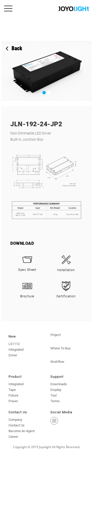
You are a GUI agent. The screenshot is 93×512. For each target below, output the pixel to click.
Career (13, 437)
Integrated (16, 349)
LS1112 (14, 344)
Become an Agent (22, 431)
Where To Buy (60, 348)
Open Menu (9, 9)
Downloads (58, 384)
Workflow (57, 362)
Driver (13, 355)
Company (15, 420)
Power (13, 401)
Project (55, 335)
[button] (8, 71)
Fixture (13, 395)
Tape (12, 390)
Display (55, 390)
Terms (55, 401)
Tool (53, 395)
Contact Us (17, 425)
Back (17, 48)
